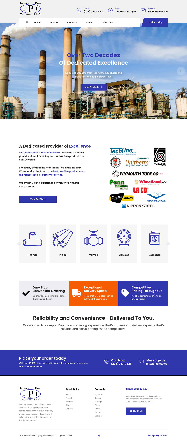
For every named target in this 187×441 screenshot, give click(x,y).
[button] (6, 71)
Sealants (98, 416)
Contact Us (107, 22)
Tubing (98, 398)
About (89, 22)
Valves (97, 409)
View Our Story (38, 199)
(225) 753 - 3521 (93, 11)
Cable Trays (100, 395)
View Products (92, 87)
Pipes (97, 405)
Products (72, 22)
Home (37, 22)
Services (53, 22)
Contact (69, 409)
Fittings (98, 402)
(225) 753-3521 (121, 364)
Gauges (98, 412)
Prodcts (69, 398)
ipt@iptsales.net (158, 11)
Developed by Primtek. (157, 436)
